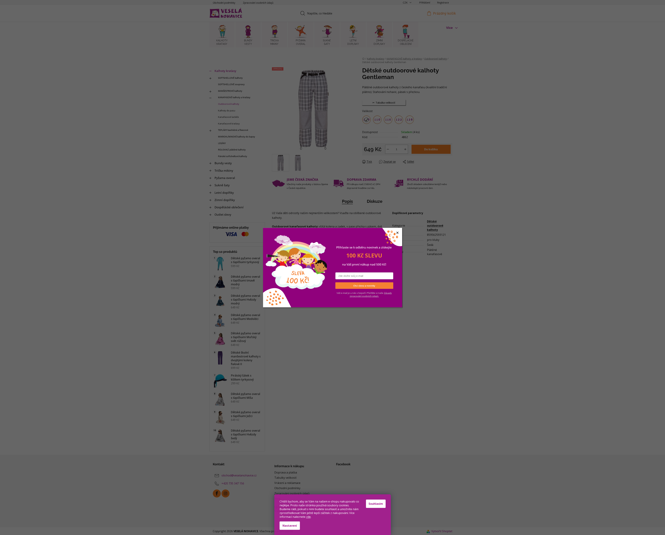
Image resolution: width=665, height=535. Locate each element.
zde (308, 517)
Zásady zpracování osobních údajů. (371, 294)
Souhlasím (376, 504)
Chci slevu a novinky (364, 285)
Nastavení (290, 526)
